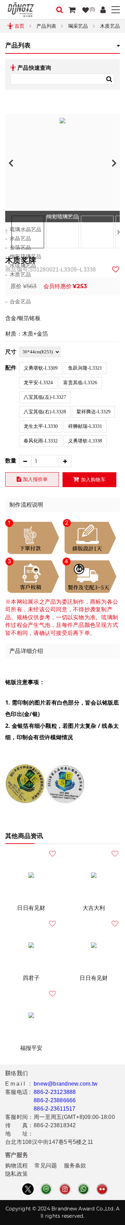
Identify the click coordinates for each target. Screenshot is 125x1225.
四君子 (31, 978)
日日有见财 (31, 908)
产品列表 (46, 26)
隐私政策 (16, 1174)
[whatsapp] (83, 1189)
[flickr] (102, 1189)
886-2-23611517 (55, 1109)
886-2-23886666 (55, 1100)
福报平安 (31, 1048)
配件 (11, 368)
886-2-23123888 (55, 1092)
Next (118, 231)
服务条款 (75, 1165)
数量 (11, 461)
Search (109, 79)
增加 (65, 461)
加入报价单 (35, 479)
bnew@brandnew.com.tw (66, 1084)
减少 (25, 461)
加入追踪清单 (116, 269)
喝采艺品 (78, 26)
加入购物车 (93, 479)
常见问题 (45, 1165)
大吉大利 (94, 908)
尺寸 (11, 352)
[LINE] (46, 1189)
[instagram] (65, 1189)
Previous (6, 231)
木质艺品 (110, 26)
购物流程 (16, 1165)
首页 (20, 26)
